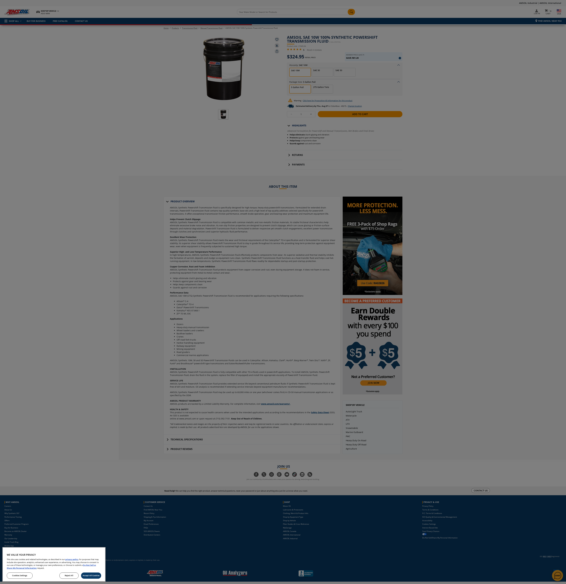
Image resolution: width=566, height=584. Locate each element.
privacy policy (71, 559)
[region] (54, 564)
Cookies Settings (19, 575)
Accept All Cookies (91, 575)
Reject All (69, 575)
